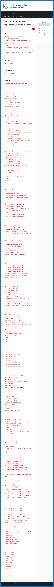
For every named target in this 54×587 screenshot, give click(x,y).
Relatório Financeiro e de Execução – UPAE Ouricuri (15, 480)
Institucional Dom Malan (10, 379)
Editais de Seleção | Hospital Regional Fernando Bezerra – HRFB (18, 282)
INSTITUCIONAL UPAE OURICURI (12, 389)
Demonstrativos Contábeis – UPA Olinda (13, 227)
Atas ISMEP (7, 85)
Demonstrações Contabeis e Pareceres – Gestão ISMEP (16, 218)
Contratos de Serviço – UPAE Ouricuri (13, 159)
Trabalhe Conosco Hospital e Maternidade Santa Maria (16, 529)
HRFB (6, 370)
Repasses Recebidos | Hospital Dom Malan (14, 501)
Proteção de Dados (7, 16)
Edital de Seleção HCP (9, 301)
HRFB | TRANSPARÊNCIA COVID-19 (12, 371)
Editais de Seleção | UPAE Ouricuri (12, 290)
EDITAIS (6, 279)
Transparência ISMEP (9, 552)
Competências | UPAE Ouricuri (11, 115)
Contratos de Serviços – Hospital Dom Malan (14, 163)
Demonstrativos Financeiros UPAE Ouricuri (14, 246)
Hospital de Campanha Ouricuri (11, 356)
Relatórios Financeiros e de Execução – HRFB (14, 493)
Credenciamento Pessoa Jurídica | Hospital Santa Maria (16, 200)
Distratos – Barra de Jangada (11, 250)
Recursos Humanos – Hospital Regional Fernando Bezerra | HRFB (18, 438)
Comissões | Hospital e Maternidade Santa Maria (15, 102)
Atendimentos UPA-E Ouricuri (11, 89)
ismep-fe (7, 391)
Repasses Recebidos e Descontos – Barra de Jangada (16, 503)
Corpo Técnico (8, 187)
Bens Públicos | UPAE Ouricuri (11, 98)
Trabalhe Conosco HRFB (10, 533)
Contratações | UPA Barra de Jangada (13, 126)
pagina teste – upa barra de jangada (12, 410)
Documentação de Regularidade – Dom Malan (14, 265)
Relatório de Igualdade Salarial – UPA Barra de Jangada (16, 463)
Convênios (7, 180)
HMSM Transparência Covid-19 (11, 343)
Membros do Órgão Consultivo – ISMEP (13, 402)
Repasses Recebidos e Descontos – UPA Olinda (15, 506)
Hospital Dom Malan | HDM (10, 358)
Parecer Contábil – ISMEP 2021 (11, 412)
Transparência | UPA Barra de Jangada (13, 549)
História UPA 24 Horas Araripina (11, 335)
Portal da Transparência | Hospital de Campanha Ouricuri (16, 417)
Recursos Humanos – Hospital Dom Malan (13, 437)
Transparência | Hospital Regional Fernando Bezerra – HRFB (17, 545)
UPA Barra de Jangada (9, 562)
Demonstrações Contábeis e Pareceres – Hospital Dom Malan (17, 220)
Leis (6, 393)
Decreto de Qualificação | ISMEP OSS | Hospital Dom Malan (17, 208)
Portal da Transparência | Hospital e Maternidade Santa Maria (17, 421)
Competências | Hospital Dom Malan (12, 110)
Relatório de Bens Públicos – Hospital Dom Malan (15, 457)
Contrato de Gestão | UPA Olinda (12, 148)
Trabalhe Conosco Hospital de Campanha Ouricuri (15, 527)
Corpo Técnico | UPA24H (10, 189)
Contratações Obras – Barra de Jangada (13, 138)
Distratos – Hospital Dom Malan (11, 252)
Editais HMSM (8, 292)
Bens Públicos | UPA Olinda (10, 96)
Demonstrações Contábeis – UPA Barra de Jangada (15, 214)
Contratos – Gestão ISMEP (10, 157)
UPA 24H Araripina (9, 560)
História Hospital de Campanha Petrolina (13, 333)
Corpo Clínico (8, 185)
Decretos (7, 212)
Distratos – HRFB (8, 256)
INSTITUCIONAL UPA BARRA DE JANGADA (14, 387)
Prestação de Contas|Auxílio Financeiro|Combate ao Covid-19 (17, 431)
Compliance (7, 117)
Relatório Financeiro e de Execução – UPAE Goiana (15, 478)
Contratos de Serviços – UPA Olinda (12, 170)
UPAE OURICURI (8, 575)
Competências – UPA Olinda (11, 108)
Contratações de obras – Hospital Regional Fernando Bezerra (17, 132)
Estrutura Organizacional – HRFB (12, 314)
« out (44, 40)
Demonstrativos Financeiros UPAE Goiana (13, 244)
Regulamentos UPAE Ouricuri (11, 452)
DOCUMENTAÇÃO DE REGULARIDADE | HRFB (14, 267)
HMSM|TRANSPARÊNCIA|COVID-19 (12, 347)
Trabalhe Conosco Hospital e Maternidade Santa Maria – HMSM (18, 531)
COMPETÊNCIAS (8, 104)
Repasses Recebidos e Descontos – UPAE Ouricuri (15, 510)
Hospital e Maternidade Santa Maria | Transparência (15, 366)
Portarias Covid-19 (9, 429)
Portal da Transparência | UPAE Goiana (13, 423)
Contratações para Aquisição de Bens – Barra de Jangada (17, 140)
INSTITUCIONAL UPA (9, 385)
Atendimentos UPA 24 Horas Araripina (13, 87)
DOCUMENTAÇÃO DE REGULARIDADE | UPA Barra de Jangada (18, 269)
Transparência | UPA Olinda (10, 550)
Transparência (14, 13)
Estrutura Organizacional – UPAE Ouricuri (13, 320)
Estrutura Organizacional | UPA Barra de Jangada (15, 327)
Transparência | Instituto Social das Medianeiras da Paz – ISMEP (18, 547)
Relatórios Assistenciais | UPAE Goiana (13, 487)
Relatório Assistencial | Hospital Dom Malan (14, 453)
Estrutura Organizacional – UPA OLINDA (13, 318)
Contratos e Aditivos (9, 172)
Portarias (7, 427)
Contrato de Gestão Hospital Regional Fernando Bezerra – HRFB (18, 151)
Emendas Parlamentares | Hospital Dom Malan (14, 307)
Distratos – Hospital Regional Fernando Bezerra (15, 254)
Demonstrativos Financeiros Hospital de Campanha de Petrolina (18, 242)
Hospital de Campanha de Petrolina (12, 354)
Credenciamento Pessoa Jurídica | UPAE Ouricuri (15, 206)
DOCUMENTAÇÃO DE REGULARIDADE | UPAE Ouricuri (16, 275)
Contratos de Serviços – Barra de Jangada (13, 161)
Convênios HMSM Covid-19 (10, 182)
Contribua (7, 174)
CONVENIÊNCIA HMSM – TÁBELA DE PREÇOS (14, 176)
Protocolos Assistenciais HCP (11, 435)
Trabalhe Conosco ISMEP (10, 535)
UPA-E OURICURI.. (9, 570)
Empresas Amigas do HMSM (11, 309)
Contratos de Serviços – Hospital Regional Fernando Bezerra (17, 168)
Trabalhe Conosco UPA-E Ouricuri (12, 541)
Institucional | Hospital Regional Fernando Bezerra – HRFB (17, 375)
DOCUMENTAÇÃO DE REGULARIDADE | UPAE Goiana (16, 273)
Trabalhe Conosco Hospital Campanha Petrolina (15, 526)
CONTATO (7, 119)
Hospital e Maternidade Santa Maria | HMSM (14, 364)
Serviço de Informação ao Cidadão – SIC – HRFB (15, 516)
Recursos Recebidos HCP (10, 446)
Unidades (7, 556)
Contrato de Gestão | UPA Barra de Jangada (14, 146)
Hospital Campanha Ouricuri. (11, 350)
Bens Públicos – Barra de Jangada (12, 92)
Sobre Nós (7, 524)
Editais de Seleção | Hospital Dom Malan (13, 281)
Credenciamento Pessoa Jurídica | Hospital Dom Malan (16, 195)
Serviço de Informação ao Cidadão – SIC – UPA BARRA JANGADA (18, 518)
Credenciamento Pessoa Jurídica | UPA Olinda (14, 204)
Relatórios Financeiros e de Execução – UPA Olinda (15, 497)
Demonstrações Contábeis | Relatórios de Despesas (15, 216)
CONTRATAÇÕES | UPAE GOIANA (12, 130)
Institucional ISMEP (9, 383)
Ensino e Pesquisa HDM (10, 310)
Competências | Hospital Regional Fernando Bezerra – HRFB (17, 111)
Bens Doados (8, 90)
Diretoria (7, 248)
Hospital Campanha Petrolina (11, 352)
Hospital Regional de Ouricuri (11, 368)
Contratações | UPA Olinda (10, 128)
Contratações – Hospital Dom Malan (12, 121)
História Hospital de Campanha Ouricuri (13, 331)
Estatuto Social (8, 312)
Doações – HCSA (8, 263)
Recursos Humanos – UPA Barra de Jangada (14, 440)
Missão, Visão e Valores (10, 404)
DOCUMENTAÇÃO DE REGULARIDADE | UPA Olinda (15, 271)
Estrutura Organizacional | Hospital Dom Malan (14, 322)
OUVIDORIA (7, 408)
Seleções (22, 13)
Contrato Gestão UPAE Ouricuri (11, 155)
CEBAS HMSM (8, 100)
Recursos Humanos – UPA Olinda (12, 442)
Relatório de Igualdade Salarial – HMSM (13, 459)
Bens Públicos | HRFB (9, 94)
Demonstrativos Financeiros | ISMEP (12, 236)
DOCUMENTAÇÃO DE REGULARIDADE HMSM (14, 277)
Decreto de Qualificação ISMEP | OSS (12, 210)
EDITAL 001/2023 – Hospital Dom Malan (13, 296)
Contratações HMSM (9, 136)
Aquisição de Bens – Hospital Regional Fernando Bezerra (16, 83)
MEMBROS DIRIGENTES (10, 396)
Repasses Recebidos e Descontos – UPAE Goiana (15, 508)
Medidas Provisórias (9, 394)
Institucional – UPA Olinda (10, 373)
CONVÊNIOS (7, 178)
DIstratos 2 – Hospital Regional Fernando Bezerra (15, 261)
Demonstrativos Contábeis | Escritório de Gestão (15, 229)
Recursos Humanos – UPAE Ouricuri (12, 444)
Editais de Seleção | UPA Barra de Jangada (14, 284)
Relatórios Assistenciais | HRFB (11, 481)
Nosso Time (7, 406)
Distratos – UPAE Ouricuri (10, 259)
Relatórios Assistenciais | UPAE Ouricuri (13, 489)
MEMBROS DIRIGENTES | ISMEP (11, 398)
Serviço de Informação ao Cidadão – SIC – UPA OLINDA (16, 520)
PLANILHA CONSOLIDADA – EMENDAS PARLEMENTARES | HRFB (18, 415)
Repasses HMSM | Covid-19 (10, 499)
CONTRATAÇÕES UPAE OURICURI (12, 142)
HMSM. (6, 345)
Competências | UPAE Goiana (11, 113)
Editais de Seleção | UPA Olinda (11, 286)
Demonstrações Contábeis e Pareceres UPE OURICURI (16, 221)
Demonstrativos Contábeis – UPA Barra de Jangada (15, 225)
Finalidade (7, 329)
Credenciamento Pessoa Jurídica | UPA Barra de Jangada (17, 202)
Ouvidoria (22, 16)
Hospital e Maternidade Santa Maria (12, 362)
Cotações (7, 191)
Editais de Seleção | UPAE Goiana (12, 288)
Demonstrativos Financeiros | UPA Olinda (13, 240)
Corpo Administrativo (9, 184)
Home (6, 348)
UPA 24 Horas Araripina (10, 558)
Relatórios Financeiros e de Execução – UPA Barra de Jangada (18, 495)
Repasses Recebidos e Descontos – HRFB (13, 504)
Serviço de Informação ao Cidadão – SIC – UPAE (15, 522)
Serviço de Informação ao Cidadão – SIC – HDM (15, 514)
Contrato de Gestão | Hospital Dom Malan (13, 144)
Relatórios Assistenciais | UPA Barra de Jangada (15, 483)
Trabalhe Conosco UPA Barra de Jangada (13, 537)
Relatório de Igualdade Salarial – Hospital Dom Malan (16, 467)
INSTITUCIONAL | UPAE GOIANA (11, 377)
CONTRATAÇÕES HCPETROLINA (12, 134)
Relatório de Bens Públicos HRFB (12, 455)
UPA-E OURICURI (8, 566)
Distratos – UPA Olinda (9, 258)
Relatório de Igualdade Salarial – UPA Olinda (14, 465)
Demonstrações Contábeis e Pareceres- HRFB (14, 223)
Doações (15, 16)
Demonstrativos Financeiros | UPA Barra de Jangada (15, 238)
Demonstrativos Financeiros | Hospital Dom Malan (15, 231)
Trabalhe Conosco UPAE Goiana (11, 543)
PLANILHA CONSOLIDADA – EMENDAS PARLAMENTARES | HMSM (18, 414)
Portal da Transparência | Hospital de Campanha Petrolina (17, 419)
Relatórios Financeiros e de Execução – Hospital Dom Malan (17, 491)
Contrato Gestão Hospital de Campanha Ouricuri (15, 153)
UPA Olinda (7, 564)
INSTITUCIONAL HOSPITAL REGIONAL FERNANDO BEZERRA (17, 381)
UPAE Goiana (8, 572)
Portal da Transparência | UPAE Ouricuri (13, 425)
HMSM (6, 337)
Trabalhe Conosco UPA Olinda (11, 539)
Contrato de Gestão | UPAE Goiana (12, 149)
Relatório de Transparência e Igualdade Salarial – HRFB (16, 469)
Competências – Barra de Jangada (12, 106)
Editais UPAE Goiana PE (10, 294)
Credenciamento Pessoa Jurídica (34, 13)
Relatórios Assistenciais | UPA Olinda (12, 485)
